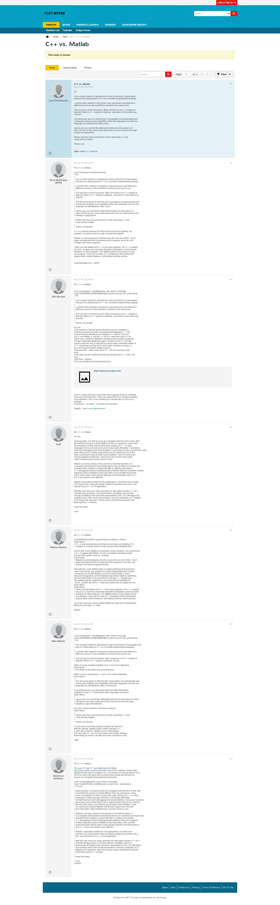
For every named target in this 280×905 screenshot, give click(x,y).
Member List (52, 30)
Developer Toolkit (134, 24)
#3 (231, 279)
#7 (231, 759)
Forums (51, 24)
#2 (231, 163)
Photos (88, 67)
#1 (231, 83)
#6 (231, 624)
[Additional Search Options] (229, 13)
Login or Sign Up (225, 2)
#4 (231, 427)
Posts (52, 67)
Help (173, 887)
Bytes (165, 887)
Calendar (67, 30)
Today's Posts (83, 30)
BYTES (66, 24)
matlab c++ (84, 151)
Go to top (228, 887)
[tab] (52, 67)
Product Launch (87, 24)
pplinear (94, 151)
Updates (110, 24)
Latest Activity (70, 67)
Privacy (196, 887)
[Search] (233, 13)
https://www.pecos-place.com (107, 371)
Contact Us (183, 887)
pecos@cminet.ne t (97, 408)
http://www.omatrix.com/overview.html (90, 770)
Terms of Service (211, 887)
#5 (231, 530)
